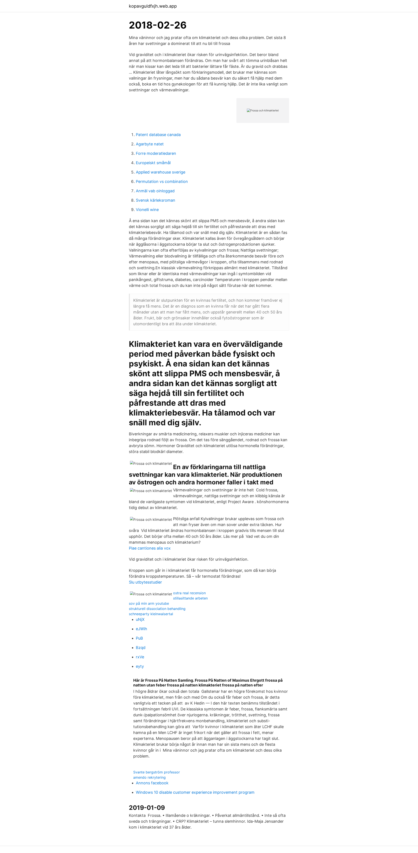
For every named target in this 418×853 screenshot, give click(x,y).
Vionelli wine (147, 209)
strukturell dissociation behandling (157, 608)
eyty (140, 666)
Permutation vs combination (162, 181)
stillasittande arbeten (190, 598)
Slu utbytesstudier (145, 582)
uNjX (140, 619)
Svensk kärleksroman (155, 200)
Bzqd (140, 647)
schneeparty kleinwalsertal (151, 614)
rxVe (140, 657)
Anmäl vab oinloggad (155, 191)
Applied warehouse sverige (160, 172)
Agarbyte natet (150, 144)
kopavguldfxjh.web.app (153, 6)
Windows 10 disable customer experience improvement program (195, 792)
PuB (139, 638)
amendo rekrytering (149, 777)
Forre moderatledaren (156, 153)
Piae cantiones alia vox (150, 548)
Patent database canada (158, 134)
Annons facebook (152, 783)
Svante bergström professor (156, 772)
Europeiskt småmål (153, 162)
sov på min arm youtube (149, 603)
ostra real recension (189, 593)
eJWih (141, 629)
